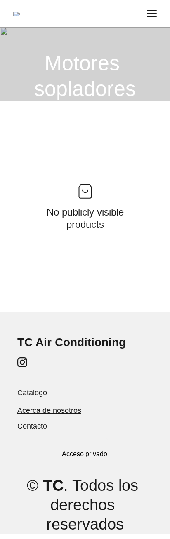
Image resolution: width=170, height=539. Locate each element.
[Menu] (152, 13)
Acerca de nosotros (49, 410)
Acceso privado (84, 453)
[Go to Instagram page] (22, 362)
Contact (30, 426)
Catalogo (32, 393)
